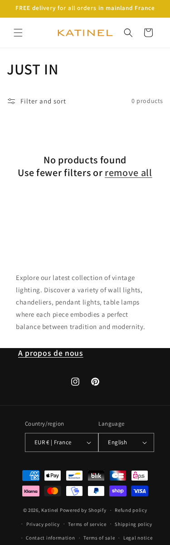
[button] (18, 33)
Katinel (49, 510)
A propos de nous (50, 353)
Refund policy (131, 510)
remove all (128, 172)
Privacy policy (43, 524)
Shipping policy (133, 524)
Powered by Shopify (83, 510)
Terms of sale (99, 538)
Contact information (50, 538)
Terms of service (87, 524)
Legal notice (137, 538)
